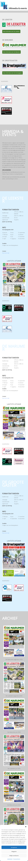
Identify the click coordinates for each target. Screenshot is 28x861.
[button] (26, 826)
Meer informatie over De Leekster (11, 31)
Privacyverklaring (16, 859)
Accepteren (14, 847)
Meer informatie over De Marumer (11, 52)
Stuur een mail (5, 253)
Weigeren (14, 851)
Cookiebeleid (9, 859)
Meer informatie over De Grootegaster (12, 73)
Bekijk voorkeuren (14, 855)
